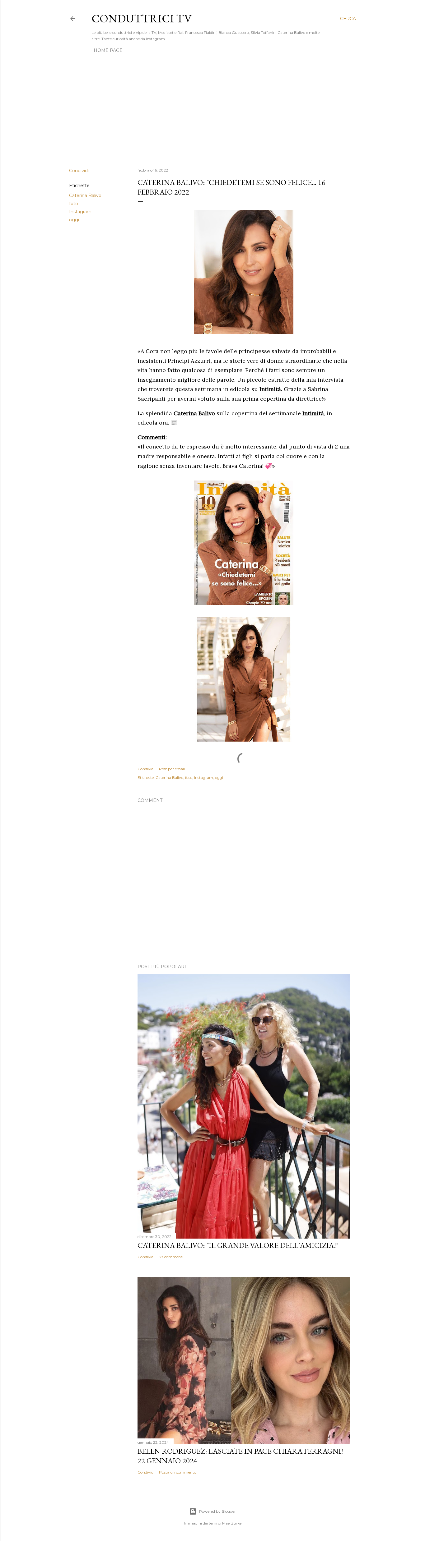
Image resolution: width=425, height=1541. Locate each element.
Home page (108, 50)
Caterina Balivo (85, 195)
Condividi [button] (79, 170)
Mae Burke (231, 1523)
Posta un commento (177, 1472)
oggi (74, 220)
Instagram (80, 211)
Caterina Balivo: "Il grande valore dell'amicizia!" (238, 1245)
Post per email (172, 768)
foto (73, 203)
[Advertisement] (212, 108)
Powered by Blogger (217, 1511)
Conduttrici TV (141, 18)
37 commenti (171, 1256)
